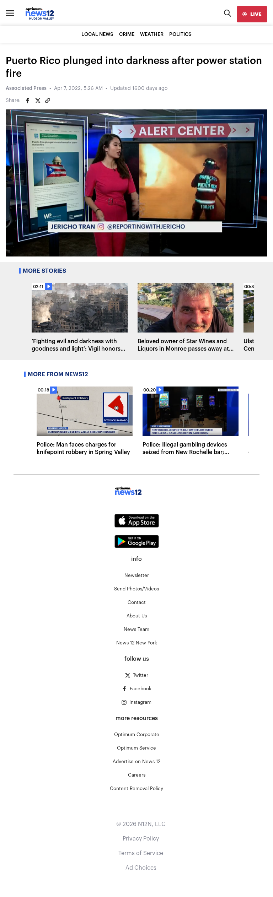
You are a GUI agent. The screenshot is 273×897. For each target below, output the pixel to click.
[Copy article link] (47, 100)
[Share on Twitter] (38, 100)
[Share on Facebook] (28, 100)
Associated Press (26, 88)
